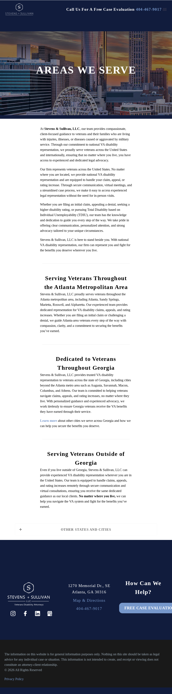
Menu (165, 9)
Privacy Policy (14, 679)
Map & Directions (89, 600)
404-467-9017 (149, 9)
